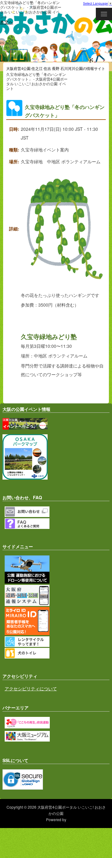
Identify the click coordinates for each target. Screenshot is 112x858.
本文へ (6, 22)
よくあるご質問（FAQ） (57, 523)
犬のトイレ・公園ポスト (57, 653)
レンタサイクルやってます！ (57, 641)
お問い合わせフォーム (57, 511)
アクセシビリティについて (31, 688)
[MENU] (104, 14)
